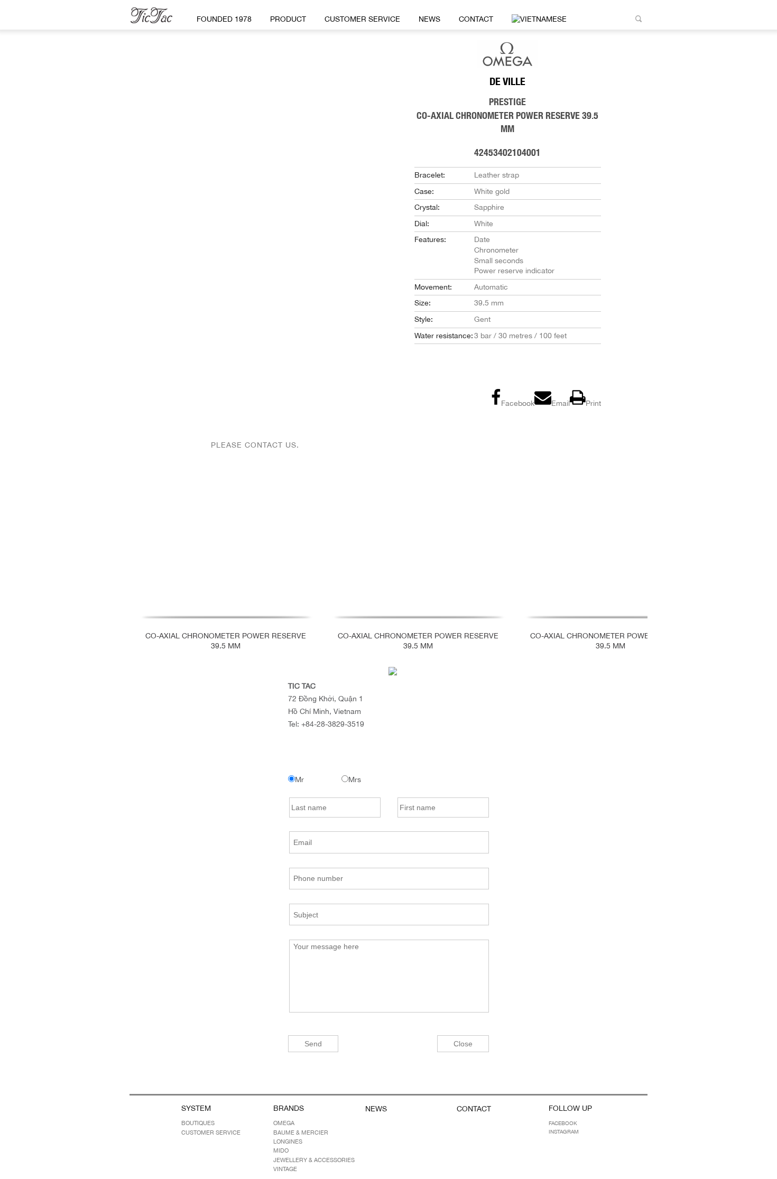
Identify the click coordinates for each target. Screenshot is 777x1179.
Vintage (285, 1169)
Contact (476, 19)
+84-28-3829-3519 (332, 724)
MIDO (281, 1150)
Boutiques (198, 1123)
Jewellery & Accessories (314, 1160)
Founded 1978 (224, 19)
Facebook (563, 1123)
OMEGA (283, 1123)
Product (288, 19)
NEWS (429, 19)
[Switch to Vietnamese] (537, 19)
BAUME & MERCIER (300, 1132)
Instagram (564, 1131)
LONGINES (287, 1141)
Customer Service (362, 19)
